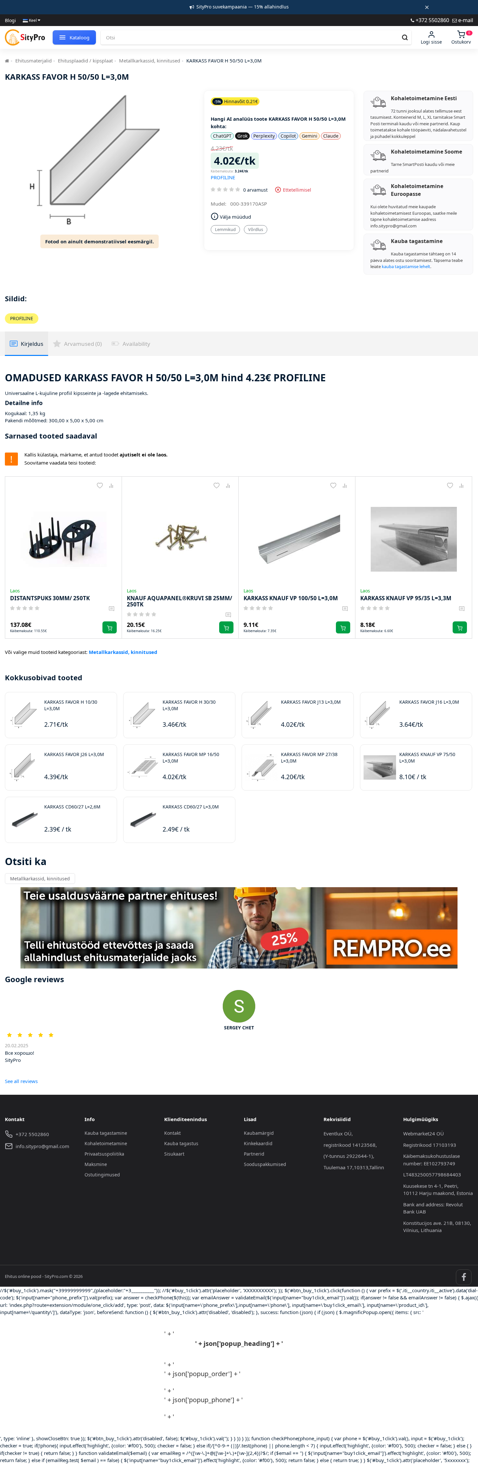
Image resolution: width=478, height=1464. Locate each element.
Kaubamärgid (259, 1133)
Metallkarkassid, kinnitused (149, 60)
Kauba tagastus (181, 1143)
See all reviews (21, 1081)
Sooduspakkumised (265, 1164)
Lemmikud (225, 229)
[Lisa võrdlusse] (111, 485)
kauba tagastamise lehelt (406, 266)
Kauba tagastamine (106, 1133)
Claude (331, 136)
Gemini (309, 136)
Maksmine (96, 1164)
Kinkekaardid (258, 1143)
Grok (242, 136)
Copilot (288, 136)
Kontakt (172, 1133)
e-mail (465, 20)
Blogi (10, 20)
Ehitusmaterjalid (33, 60)
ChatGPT (222, 136)
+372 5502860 (431, 20)
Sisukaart (174, 1154)
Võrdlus (255, 229)
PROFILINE (223, 177)
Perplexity (264, 136)
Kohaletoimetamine (106, 1143)
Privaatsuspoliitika (104, 1154)
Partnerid (254, 1154)
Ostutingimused (102, 1175)
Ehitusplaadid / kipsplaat (85, 60)
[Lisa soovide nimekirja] (99, 485)
